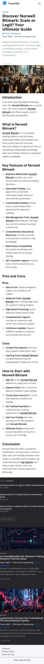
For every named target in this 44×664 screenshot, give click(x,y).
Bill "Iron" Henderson (11, 33)
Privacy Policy (8, 651)
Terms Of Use (8, 654)
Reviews (5, 12)
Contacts (6, 648)
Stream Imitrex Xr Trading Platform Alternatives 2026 (21, 495)
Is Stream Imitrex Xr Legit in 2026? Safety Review (22, 485)
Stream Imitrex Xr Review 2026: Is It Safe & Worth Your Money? (22, 507)
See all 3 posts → (8, 519)
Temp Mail (18, 660)
